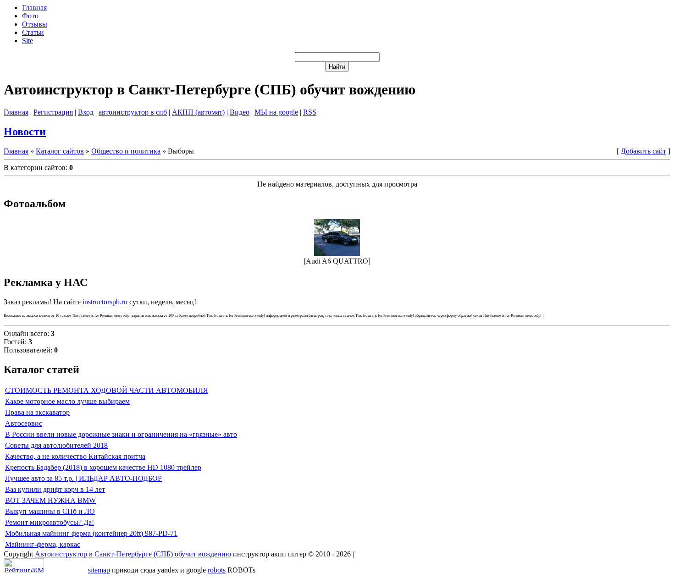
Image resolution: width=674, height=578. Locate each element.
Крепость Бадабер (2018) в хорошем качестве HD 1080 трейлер (103, 467)
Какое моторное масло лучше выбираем (67, 401)
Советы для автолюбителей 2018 (56, 445)
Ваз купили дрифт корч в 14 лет (55, 489)
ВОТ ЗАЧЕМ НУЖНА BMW (50, 500)
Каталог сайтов (60, 151)
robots (217, 570)
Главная (16, 112)
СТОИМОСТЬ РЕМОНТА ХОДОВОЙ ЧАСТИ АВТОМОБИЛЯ (106, 390)
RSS (309, 112)
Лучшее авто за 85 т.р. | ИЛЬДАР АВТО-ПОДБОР (83, 478)
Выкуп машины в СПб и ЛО (50, 511)
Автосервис (23, 423)
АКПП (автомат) (198, 112)
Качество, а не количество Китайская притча (75, 456)
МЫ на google (276, 112)
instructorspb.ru (105, 302)
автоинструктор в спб (133, 112)
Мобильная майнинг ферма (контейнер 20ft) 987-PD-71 (91, 533)
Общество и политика (125, 151)
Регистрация (53, 112)
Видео (239, 112)
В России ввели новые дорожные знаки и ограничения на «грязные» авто (121, 434)
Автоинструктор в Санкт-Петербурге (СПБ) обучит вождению (133, 554)
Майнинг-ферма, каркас (42, 544)
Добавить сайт (643, 151)
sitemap (99, 570)
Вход (86, 112)
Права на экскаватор (37, 412)
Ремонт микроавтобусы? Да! (49, 522)
